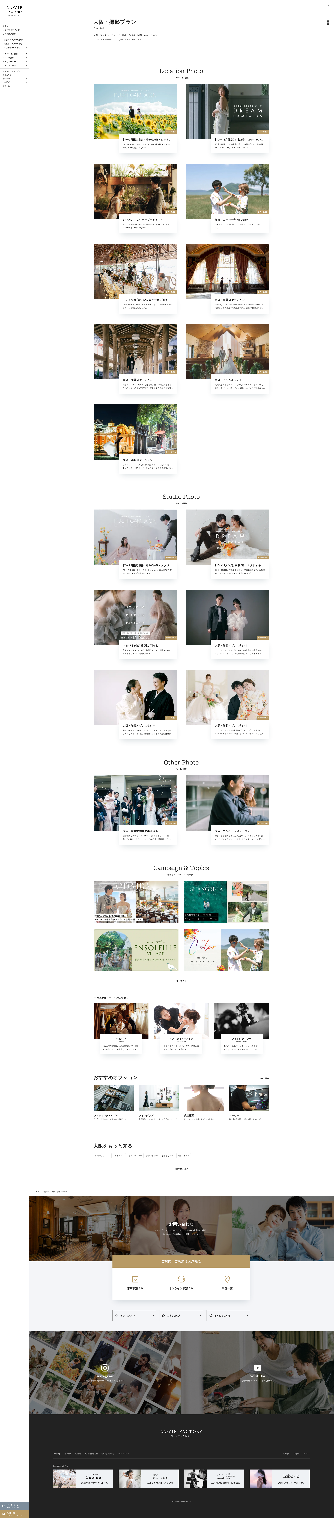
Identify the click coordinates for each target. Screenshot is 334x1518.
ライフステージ (9, 65)
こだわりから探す (13, 47)
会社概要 (68, 1454)
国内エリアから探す (14, 40)
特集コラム (7, 75)
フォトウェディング (11, 30)
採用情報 (78, 1454)
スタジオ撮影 (8, 57)
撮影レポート (183, 1155)
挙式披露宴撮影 (9, 33)
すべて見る (181, 981)
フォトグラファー (134, 1155)
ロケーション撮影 (10, 54)
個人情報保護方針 (91, 1454)
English (297, 1454)
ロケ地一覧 (118, 1155)
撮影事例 (6, 79)
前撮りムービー (9, 61)
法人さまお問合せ (107, 1454)
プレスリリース (123, 1454)
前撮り (5, 26)
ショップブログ (102, 1155)
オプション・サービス (12, 71)
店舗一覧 (6, 86)
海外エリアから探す (14, 43)
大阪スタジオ (152, 1155)
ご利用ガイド (8, 82)
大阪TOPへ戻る (181, 1169)
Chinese (306, 1454)
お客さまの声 (168, 1155)
